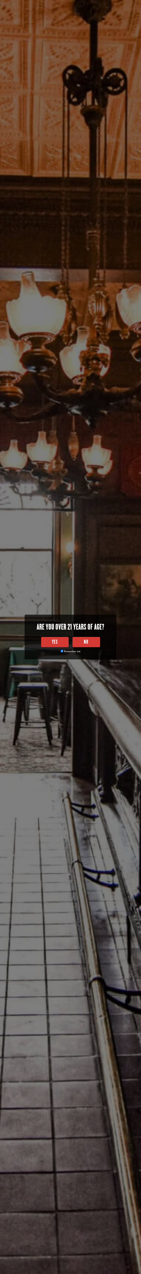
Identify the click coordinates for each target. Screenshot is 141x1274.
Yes (55, 642)
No (86, 642)
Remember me (71, 651)
